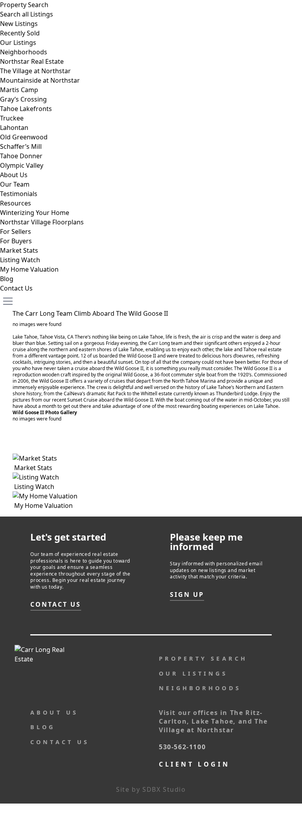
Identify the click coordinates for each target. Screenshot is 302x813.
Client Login (194, 764)
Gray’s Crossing (23, 99)
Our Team (14, 184)
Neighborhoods (23, 52)
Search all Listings (26, 14)
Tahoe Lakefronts (26, 108)
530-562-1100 (182, 747)
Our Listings (18, 42)
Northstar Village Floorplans (42, 222)
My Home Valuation (29, 269)
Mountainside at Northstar (40, 80)
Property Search (24, 4)
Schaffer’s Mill (21, 146)
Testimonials (18, 193)
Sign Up (187, 594)
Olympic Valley (21, 165)
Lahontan (14, 127)
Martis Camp (19, 89)
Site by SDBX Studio (151, 789)
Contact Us (16, 288)
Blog (6, 278)
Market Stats (19, 250)
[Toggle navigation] (8, 301)
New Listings (19, 23)
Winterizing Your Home (34, 212)
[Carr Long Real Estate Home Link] (60, 659)
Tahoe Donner (21, 156)
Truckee (12, 118)
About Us (14, 174)
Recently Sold (20, 33)
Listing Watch (20, 260)
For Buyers (16, 241)
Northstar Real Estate (32, 61)
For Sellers (15, 231)
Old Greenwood (24, 137)
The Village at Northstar (35, 71)
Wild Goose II (129, 368)
